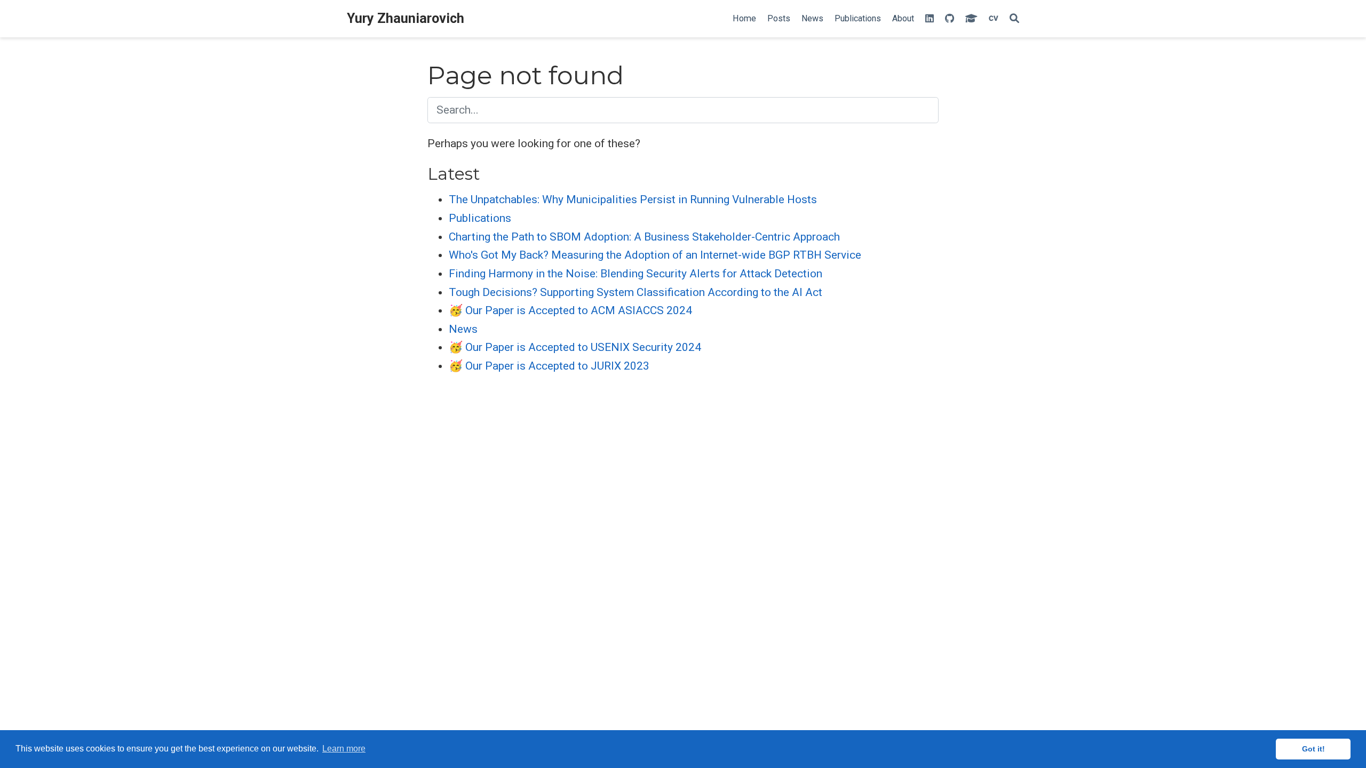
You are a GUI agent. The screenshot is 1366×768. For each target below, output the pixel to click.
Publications (480, 218)
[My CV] (993, 19)
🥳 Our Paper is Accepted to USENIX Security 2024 (575, 347)
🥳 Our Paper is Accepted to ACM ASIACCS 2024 (570, 310)
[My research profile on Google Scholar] (971, 19)
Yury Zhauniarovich (405, 18)
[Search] (1014, 19)
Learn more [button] (344, 748)
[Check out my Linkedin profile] (929, 19)
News (463, 329)
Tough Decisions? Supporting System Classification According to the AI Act (635, 292)
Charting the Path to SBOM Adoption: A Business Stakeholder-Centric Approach (644, 236)
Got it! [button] (1313, 749)
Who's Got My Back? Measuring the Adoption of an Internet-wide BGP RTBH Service (655, 255)
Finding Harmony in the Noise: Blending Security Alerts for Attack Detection (635, 273)
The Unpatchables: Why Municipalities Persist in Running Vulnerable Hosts (633, 199)
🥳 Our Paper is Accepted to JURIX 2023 (549, 365)
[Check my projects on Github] (949, 19)
